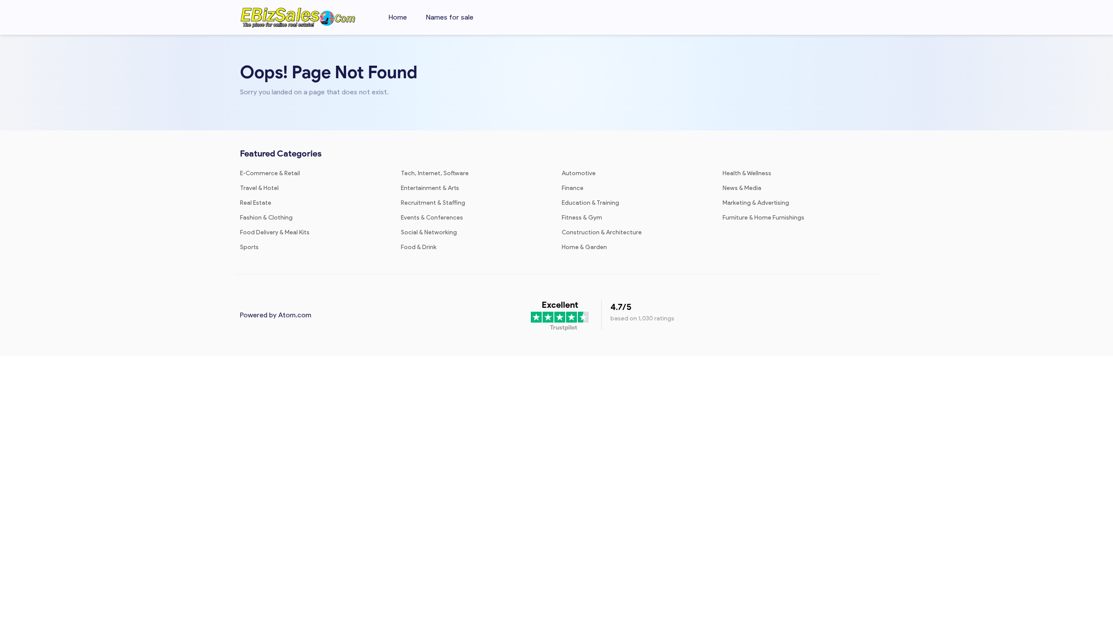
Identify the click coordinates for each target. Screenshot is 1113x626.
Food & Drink (419, 247)
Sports (249, 247)
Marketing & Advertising (756, 202)
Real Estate (255, 202)
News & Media (742, 188)
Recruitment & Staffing (433, 202)
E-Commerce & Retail (270, 173)
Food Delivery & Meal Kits (275, 232)
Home (398, 17)
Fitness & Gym (582, 217)
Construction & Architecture (602, 232)
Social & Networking (429, 232)
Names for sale (449, 17)
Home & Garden (584, 247)
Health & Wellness (747, 173)
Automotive (579, 173)
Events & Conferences (432, 217)
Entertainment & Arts (430, 188)
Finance (572, 188)
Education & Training (590, 202)
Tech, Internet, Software (435, 173)
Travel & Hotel (259, 188)
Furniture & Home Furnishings (763, 217)
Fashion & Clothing (266, 217)
